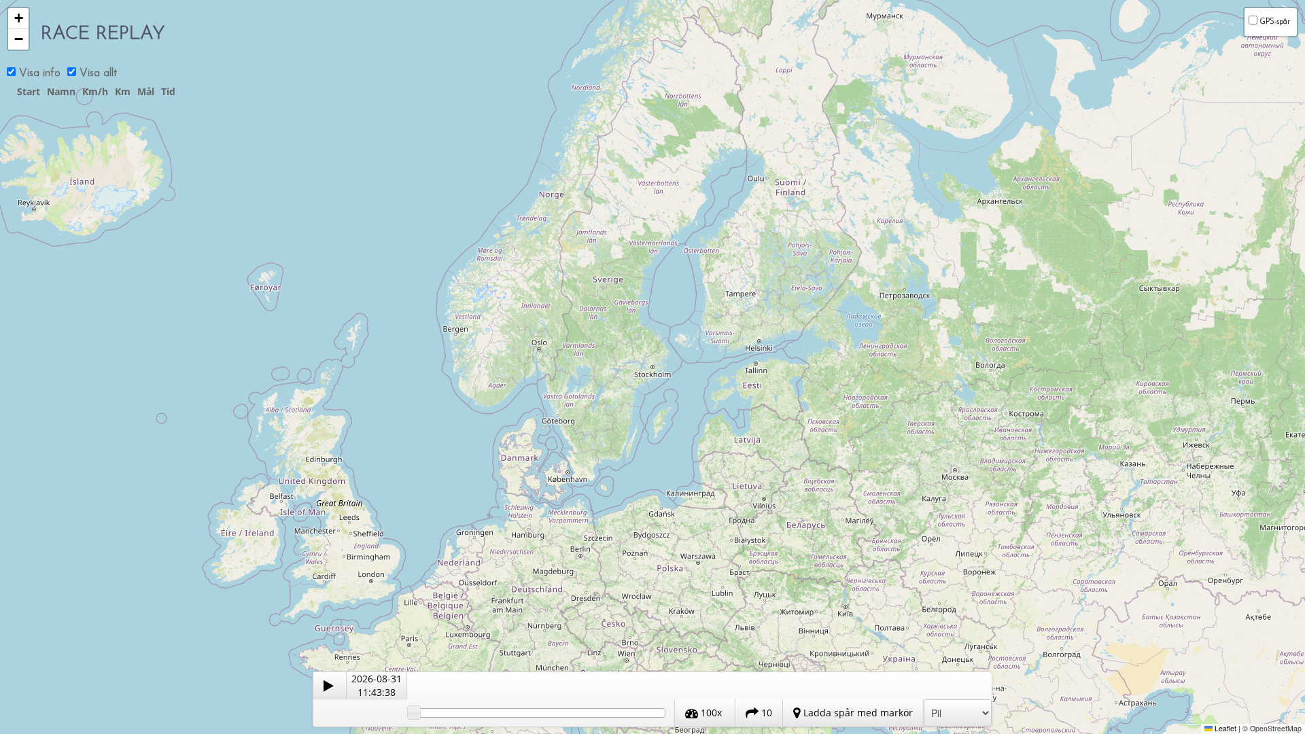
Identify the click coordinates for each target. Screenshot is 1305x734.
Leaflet (1224, 728)
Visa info (38, 73)
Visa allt (96, 73)
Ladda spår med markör (857, 712)
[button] (18, 18)
